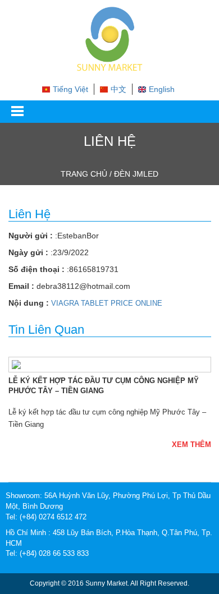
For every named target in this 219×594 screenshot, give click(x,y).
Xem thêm (191, 444)
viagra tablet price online (106, 303)
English (162, 89)
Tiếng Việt (70, 89)
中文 (118, 89)
